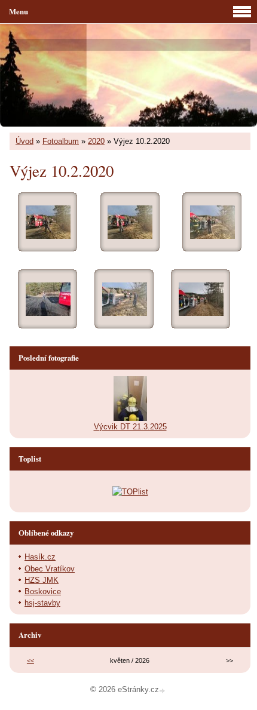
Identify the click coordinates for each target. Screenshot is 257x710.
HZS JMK (42, 580)
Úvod (24, 141)
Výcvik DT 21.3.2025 (130, 426)
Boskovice (43, 591)
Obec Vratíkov (50, 568)
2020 (96, 141)
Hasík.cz (40, 556)
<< (30, 660)
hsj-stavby (42, 602)
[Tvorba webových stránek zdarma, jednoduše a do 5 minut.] (163, 690)
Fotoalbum (60, 141)
